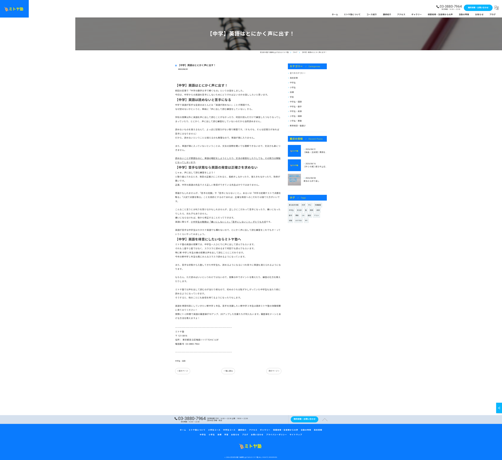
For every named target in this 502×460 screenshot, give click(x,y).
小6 (303, 215)
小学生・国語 (296, 116)
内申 (303, 205)
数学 (290, 215)
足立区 (299, 210)
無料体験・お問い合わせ (478, 8)
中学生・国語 (296, 102)
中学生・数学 (296, 107)
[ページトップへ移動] (324, 419)
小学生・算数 (296, 121)
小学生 (293, 87)
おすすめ (298, 220)
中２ (309, 205)
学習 (292, 97)
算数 (297, 215)
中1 (306, 220)
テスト (316, 215)
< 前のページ (182, 371)
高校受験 (294, 78)
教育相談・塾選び (298, 126)
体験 (290, 220)
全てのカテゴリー (298, 73)
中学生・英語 (180, 361)
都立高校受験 (293, 205)
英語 (318, 210)
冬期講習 (318, 205)
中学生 (293, 83)
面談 (309, 215)
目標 (292, 92)
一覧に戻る (228, 371)
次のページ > (274, 371)
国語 (311, 210)
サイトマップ (296, 435)
